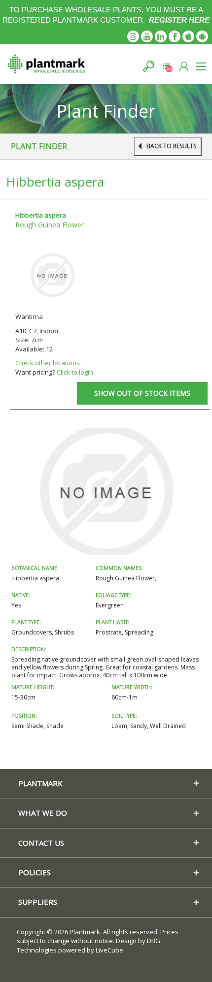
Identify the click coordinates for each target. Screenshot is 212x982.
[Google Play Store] (202, 36)
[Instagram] (133, 36)
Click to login (75, 372)
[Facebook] (174, 36)
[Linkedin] (161, 36)
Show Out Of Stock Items (142, 393)
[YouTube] (147, 36)
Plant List (166, 66)
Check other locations (47, 362)
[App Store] (188, 36)
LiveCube (109, 950)
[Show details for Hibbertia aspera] (52, 274)
